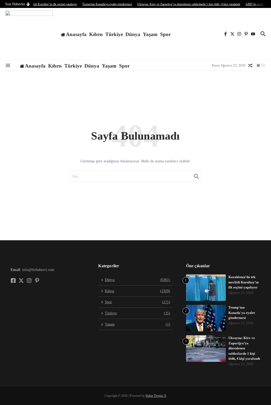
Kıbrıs (96, 34)
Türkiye (114, 34)
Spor (165, 34)
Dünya (132, 34)
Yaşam (150, 34)
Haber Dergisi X (156, 396)
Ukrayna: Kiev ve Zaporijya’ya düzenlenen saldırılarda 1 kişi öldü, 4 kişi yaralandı (244, 348)
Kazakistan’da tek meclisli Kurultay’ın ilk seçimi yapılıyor (243, 282)
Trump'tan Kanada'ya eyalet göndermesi (241, 312)
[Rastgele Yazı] (250, 65)
